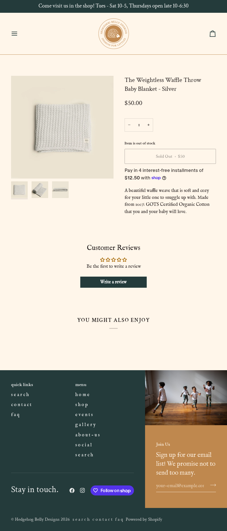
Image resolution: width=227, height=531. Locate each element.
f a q (15, 415)
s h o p (81, 405)
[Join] (211, 485)
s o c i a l (83, 445)
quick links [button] (22, 385)
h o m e (82, 395)
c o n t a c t (21, 405)
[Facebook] (71, 490)
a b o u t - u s (87, 435)
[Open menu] (19, 33)
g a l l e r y (85, 425)
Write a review (113, 282)
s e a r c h (20, 395)
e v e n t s (84, 415)
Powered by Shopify (144, 519)
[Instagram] (82, 490)
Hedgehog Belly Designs (37, 519)
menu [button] (80, 385)
